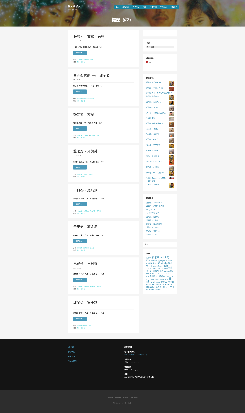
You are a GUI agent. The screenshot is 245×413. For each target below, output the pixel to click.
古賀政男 (154, 260)
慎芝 (167, 265)
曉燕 (166, 268)
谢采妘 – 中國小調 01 (154, 162)
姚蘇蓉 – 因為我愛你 (154, 224)
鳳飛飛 (99, 211)
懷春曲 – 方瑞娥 (152, 220)
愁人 (160, 266)
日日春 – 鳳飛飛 (85, 190)
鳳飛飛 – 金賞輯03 (153, 102)
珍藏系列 (163, 7)
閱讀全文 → (80, 53)
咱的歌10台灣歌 (152, 151)
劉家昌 (158, 257)
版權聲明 (71, 356)
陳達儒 (83, 62)
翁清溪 (153, 279)
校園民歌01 (150, 118)
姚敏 (164, 263)
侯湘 (148, 258)
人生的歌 (79, 59)
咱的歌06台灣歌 (152, 167)
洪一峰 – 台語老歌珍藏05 (156, 113)
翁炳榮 (159, 279)
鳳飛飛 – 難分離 (152, 217)
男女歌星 (136, 7)
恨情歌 (85, 174)
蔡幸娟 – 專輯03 (152, 129)
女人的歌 (86, 135)
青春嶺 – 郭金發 (85, 227)
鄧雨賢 (160, 284)
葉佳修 (163, 282)
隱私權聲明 (72, 361)
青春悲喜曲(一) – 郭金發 (91, 76)
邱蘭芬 (91, 174)
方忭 (154, 268)
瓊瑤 (162, 276)
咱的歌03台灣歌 (152, 107)
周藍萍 (153, 263)
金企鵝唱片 (74, 6)
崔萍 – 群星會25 (152, 96)
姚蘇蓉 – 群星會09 (153, 82)
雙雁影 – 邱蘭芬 (85, 151)
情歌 (144, 7)
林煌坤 (158, 271)
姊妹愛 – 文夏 (83, 114)
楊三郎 (152, 274)
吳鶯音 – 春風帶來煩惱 (155, 206)
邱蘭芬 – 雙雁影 (85, 303)
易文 (160, 268)
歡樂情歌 (86, 248)
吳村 (165, 260)
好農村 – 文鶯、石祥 (88, 37)
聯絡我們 (173, 7)
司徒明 (160, 260)
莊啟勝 (165, 279)
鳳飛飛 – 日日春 (85, 264)
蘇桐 (78, 62)
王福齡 (154, 276)
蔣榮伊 (153, 284)
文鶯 (91, 59)
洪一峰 (158, 273)
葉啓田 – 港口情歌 (153, 227)
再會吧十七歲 (151, 234)
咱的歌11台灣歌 (152, 139)
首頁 (117, 7)
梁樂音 (166, 271)
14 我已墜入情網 (152, 213)
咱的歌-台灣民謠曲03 (154, 123)
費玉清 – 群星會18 (153, 145)
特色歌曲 (153, 7)
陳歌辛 (168, 285)
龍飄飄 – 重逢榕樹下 (154, 203)
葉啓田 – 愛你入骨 (153, 231)
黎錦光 (159, 289)
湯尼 (164, 274)
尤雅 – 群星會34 (152, 184)
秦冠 (169, 276)
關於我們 (71, 347)
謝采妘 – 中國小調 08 (154, 88)
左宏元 (155, 266)
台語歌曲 (86, 59)
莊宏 (158, 282)
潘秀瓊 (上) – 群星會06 (155, 173)
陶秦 (167, 287)
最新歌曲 (125, 7)
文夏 (98, 135)
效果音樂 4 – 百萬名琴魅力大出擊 (159, 93)
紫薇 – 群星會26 (152, 156)
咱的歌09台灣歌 (152, 134)
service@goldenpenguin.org (135, 355)
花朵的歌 (92, 211)
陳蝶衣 (150, 287)
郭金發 (92, 98)
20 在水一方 (151, 210)
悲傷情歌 (86, 98)
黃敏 (152, 289)
